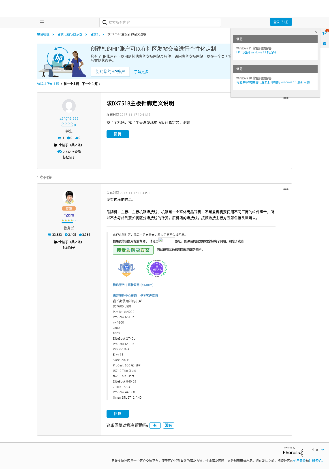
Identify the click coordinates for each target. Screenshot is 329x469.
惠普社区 (43, 34)
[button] (286, 98)
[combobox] (160, 22)
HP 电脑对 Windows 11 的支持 (256, 52)
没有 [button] (168, 425)
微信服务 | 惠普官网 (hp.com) (133, 284)
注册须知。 (317, 461)
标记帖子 (69, 157)
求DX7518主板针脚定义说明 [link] (126, 34)
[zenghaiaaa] (69, 106)
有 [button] (155, 425)
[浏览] (41, 22)
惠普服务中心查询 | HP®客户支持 (135, 295)
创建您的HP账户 (110, 71)
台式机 (95, 34)
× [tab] (316, 31)
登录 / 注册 (280, 22)
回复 (118, 134)
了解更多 (141, 72)
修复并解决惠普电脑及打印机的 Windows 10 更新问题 (273, 82)
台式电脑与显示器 (69, 34)
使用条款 (299, 461)
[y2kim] (69, 197)
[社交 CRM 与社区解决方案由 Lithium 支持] (293, 451)
